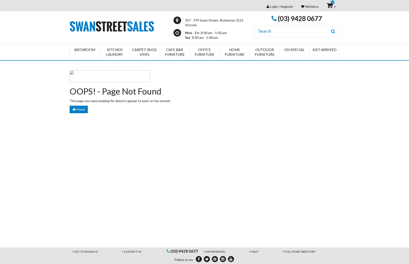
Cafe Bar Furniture (175, 52)
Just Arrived (324, 50)
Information (215, 251)
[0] (330, 6)
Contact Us (132, 251)
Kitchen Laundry (114, 52)
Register (286, 6)
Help (254, 251)
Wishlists (311, 6)
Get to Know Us (86, 251)
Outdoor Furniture (265, 52)
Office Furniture (204, 52)
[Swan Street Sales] (112, 26)
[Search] (333, 31)
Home (80, 109)
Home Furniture (235, 52)
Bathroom (84, 50)
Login (274, 6)
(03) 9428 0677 (299, 18)
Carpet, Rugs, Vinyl (144, 52)
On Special (294, 50)
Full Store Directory (300, 251)
